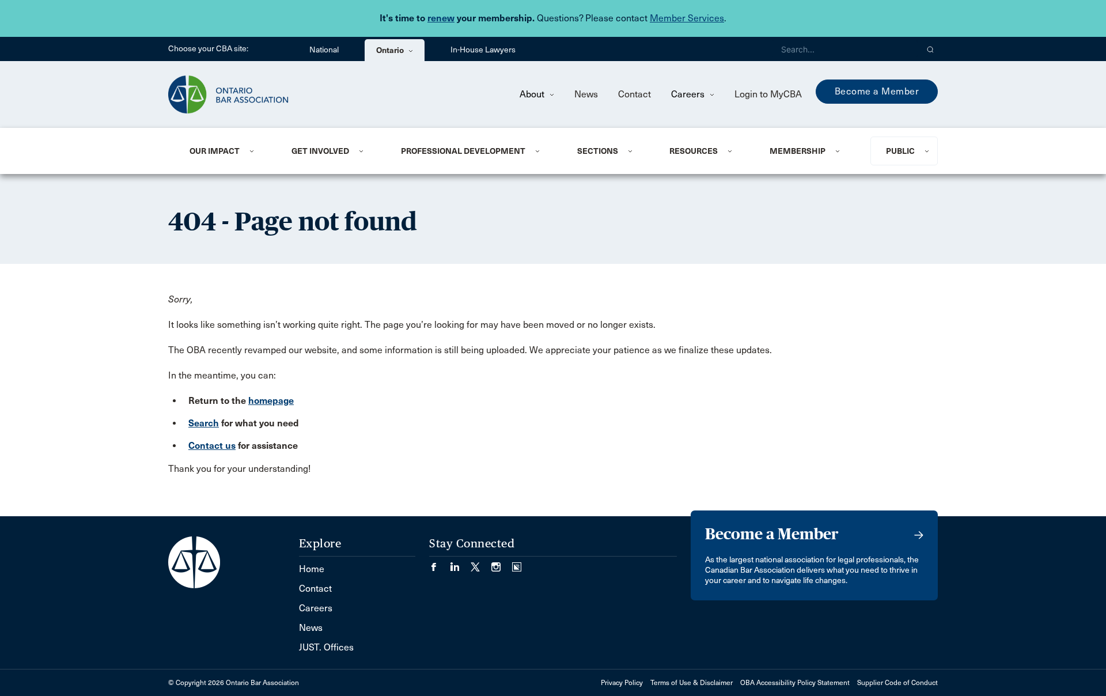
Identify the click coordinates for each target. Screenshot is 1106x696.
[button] (930, 49)
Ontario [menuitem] (391, 50)
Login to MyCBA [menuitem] (768, 94)
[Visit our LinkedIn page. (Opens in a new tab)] (460, 563)
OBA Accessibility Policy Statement (795, 683)
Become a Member (877, 91)
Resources (693, 151)
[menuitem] (226, 151)
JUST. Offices (326, 647)
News (586, 94)
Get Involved (320, 151)
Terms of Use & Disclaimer (691, 683)
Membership (797, 151)
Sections (597, 151)
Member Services (687, 18)
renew (440, 18)
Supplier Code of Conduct (897, 683)
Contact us (212, 445)
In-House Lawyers (483, 50)
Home (311, 568)
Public (900, 151)
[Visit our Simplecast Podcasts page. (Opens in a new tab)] (516, 563)
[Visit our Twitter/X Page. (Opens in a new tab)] (481, 563)
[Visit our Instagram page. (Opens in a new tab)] (501, 563)
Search (203, 423)
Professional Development (463, 151)
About (533, 94)
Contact (634, 94)
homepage (271, 400)
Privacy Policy (622, 683)
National (324, 50)
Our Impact (215, 151)
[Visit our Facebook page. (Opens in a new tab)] (439, 563)
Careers (689, 94)
